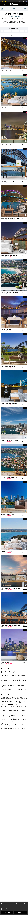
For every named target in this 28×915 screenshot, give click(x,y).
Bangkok (23, 30)
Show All (7, 30)
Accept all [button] (7, 912)
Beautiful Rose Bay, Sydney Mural (9, 477)
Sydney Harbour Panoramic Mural (9, 403)
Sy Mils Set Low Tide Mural (7, 329)
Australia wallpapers (14, 690)
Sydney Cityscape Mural (6, 107)
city (19, 697)
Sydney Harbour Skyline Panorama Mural (10, 625)
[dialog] (14, 908)
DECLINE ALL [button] (20, 912)
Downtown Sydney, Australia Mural (9, 514)
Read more (6, 908)
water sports (6, 711)
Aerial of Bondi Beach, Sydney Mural (9, 292)
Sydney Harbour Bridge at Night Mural (10, 218)
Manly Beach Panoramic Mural (8, 551)
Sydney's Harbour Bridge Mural (8, 181)
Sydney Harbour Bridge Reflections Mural (10, 255)
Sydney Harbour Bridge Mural (8, 70)
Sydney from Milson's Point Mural (8, 366)
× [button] (26, 903)
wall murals (10, 704)
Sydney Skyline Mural (6, 662)
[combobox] (24, 903)
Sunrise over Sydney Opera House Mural (10, 588)
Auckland (15, 30)
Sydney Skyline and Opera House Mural (10, 440)
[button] (14, 910)
